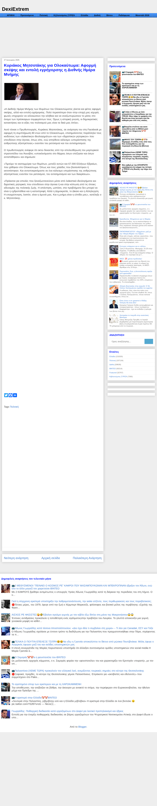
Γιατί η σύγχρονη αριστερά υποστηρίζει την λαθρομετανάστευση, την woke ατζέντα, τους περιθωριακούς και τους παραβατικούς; (82, 601)
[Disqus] (53, 447)
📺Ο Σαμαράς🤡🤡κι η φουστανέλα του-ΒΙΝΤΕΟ (133, 73)
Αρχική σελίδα (50, 558)
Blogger (82, 726)
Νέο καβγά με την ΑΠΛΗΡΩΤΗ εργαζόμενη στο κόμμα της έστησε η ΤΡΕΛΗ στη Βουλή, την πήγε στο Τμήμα (137, 168)
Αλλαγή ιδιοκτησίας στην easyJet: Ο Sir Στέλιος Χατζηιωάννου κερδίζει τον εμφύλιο (136, 287)
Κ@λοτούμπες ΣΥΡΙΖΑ (64, 15)
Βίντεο (109, 15)
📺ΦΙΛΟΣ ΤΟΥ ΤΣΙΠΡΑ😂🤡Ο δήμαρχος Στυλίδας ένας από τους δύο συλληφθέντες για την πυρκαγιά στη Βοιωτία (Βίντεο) (137, 142)
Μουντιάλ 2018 (142, 15)
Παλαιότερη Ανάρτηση (87, 558)
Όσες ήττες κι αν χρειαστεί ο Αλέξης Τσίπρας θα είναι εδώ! (133, 302)
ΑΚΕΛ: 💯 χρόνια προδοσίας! (131, 259)
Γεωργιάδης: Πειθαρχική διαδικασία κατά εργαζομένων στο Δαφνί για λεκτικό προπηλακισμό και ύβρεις (67, 711)
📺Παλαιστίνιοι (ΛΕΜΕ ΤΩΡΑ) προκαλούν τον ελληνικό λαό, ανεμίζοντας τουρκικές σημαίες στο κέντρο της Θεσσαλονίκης (135, 155)
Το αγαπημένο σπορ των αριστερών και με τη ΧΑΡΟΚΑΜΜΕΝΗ (132, 85)
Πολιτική (44, 15)
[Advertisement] (78, 36)
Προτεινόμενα (27, 15)
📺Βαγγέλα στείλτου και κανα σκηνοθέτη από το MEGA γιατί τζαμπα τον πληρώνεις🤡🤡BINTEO (135, 130)
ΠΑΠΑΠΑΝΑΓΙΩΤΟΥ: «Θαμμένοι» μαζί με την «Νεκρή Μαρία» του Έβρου (135, 233)
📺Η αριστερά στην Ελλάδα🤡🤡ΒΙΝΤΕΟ (34, 697)
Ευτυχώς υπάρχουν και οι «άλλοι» (133, 246)
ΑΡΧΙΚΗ (10, 15)
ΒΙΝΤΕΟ (112, 369)
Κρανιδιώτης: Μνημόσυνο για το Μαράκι (135, 219)
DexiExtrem (15, 9)
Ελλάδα (84, 15)
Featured (113, 373)
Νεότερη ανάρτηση (16, 558)
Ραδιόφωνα (124, 15)
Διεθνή (97, 15)
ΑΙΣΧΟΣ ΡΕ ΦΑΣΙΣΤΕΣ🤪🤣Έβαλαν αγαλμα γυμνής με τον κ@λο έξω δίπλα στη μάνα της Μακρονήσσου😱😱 (136, 190)
